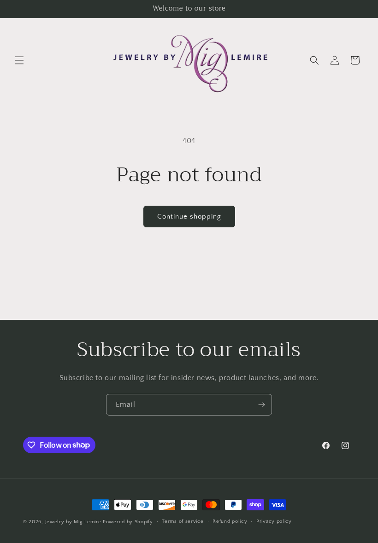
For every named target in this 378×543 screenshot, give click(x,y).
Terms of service (182, 521)
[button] (19, 60)
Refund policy (230, 521)
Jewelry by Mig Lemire (73, 522)
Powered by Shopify (128, 522)
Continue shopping (189, 216)
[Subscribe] (261, 405)
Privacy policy (274, 521)
